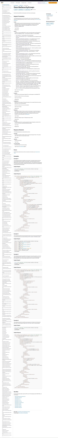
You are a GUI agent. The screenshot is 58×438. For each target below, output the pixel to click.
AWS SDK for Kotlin (18, 403)
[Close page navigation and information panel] (56, 12)
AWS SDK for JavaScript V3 (19, 402)
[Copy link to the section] (13, 16)
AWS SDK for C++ (17, 398)
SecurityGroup (21, 146)
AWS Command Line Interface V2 (20, 396)
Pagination (27, 114)
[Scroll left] (10, 2)
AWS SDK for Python (18, 406)
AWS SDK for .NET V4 (18, 397)
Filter (20, 89)
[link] (26, 5)
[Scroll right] (32, 2)
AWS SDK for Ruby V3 (18, 407)
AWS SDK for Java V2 (18, 401)
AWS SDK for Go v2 (18, 400)
